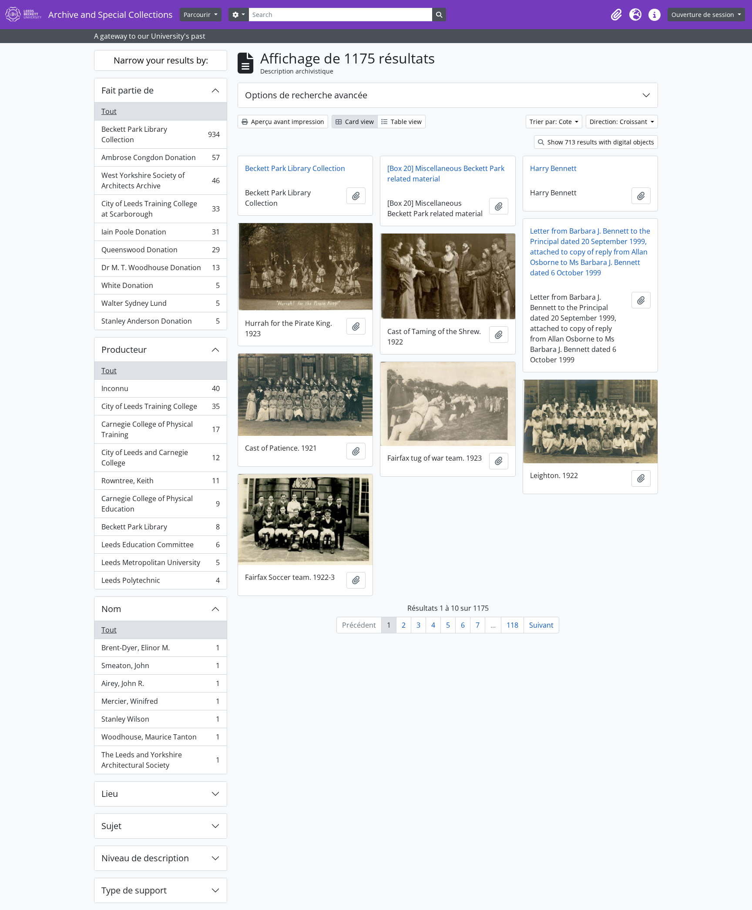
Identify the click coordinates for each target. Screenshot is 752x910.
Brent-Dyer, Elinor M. (160, 650)
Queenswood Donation (160, 252)
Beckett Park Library (160, 529)
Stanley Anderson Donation (160, 323)
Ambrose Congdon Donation (160, 160)
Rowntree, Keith (160, 483)
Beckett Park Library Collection (160, 134)
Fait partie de (127, 90)
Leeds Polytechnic (160, 582)
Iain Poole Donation (160, 234)
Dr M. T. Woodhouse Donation (160, 270)
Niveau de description (145, 858)
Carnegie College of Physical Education (160, 504)
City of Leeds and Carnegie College (160, 458)
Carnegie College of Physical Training (160, 429)
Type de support (134, 890)
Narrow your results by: (161, 60)
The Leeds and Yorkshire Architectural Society (160, 760)
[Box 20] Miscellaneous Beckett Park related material (445, 174)
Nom (111, 609)
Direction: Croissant (619, 121)
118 (512, 625)
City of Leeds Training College (160, 408)
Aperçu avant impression (286, 121)
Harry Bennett (553, 168)
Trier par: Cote (552, 121)
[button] (616, 14)
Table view (405, 121)
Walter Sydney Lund (160, 305)
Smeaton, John (160, 668)
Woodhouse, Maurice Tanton (160, 739)
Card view (358, 121)
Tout (109, 111)
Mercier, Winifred (160, 703)
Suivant (541, 625)
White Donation (160, 287)
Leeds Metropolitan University (160, 565)
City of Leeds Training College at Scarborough (160, 209)
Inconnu (160, 391)
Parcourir (198, 14)
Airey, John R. (160, 686)
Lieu (109, 794)
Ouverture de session (703, 14)
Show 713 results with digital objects (600, 142)
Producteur (124, 349)
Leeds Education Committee (160, 547)
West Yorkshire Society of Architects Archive (160, 181)
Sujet (111, 826)
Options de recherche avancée (306, 95)
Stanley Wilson (160, 721)
